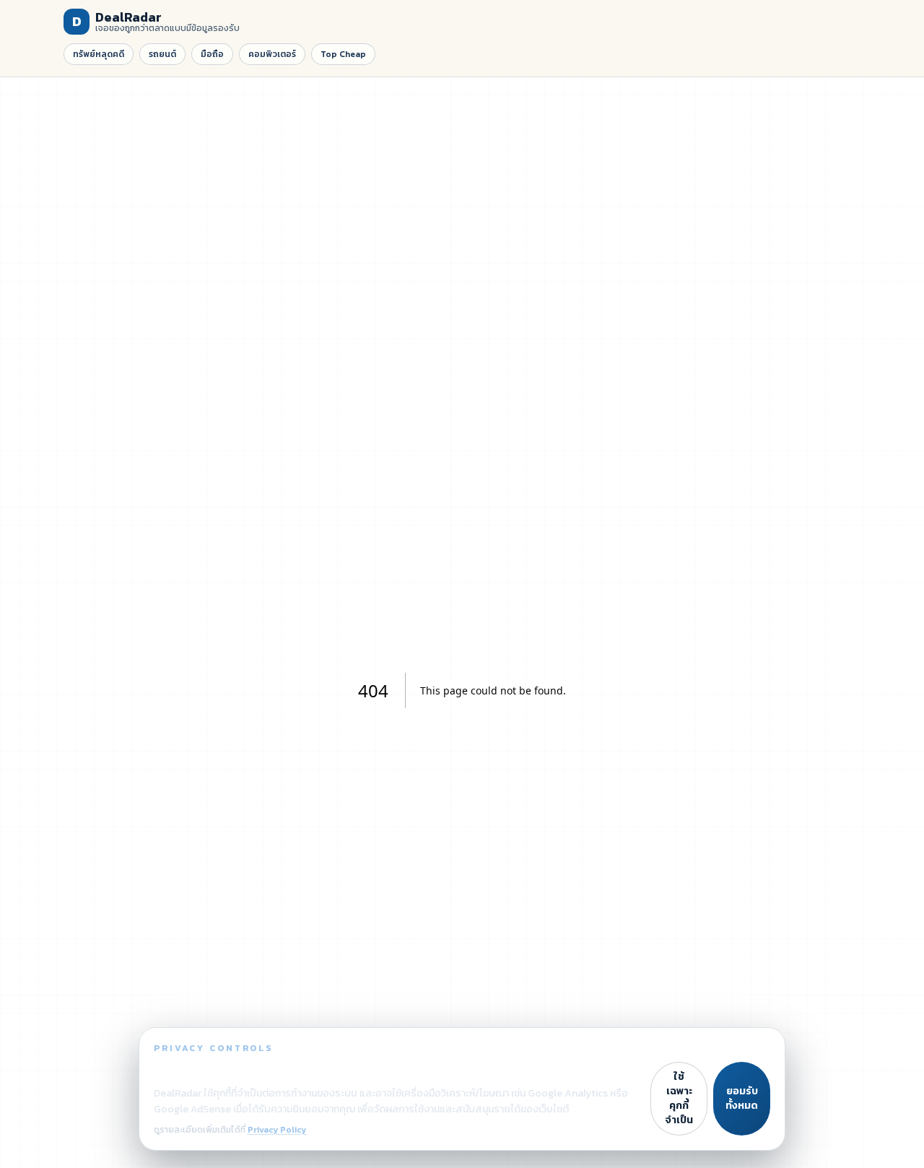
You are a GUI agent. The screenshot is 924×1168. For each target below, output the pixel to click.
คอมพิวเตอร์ (272, 54)
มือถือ (212, 54)
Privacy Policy (277, 1129)
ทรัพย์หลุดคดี (98, 54)
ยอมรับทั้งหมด (741, 1098)
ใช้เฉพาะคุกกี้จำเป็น (679, 1098)
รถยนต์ (162, 54)
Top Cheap (343, 54)
